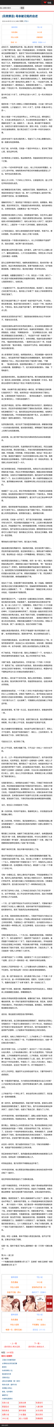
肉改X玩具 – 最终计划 (9, 1385)
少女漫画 (22, 1415)
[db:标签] (10, 1352)
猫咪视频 (14, 27)
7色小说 (39, 27)
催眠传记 (5, 1395)
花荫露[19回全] (7, 1388)
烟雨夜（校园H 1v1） (39, 42)
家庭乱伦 (5, 1407)
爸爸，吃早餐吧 (7, 1392)
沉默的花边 (6, 1378)
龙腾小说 (5, 1415)
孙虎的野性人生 (7, 1370)
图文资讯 (39, 1415)
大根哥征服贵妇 (7, 1399)
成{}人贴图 (23, 1418)
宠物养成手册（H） (39, 1287)
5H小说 (39, 32)
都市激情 (22, 1411)
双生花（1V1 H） (39, 1330)
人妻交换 (39, 1407)
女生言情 (39, 1411)
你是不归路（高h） (14, 1292)
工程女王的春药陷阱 (9, 1360)
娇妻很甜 (40, 37)
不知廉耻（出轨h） (39, 1325)
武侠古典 (22, 1403)
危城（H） (14, 42)
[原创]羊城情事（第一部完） (11, 1381)
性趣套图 (39, 1418)
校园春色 (22, 1407)
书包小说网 (14, 37)
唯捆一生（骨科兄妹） (14, 1330)
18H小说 (5, 1418)
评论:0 (26, 21)
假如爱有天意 (6, 1374)
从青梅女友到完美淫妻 (9, 1363)
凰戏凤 (4, 1367)
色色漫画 (14, 32)
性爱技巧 (39, 1403)
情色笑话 (5, 1411)
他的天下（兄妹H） (39, 1292)
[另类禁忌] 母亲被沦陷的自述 (20, 16)
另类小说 (5, 1403)
